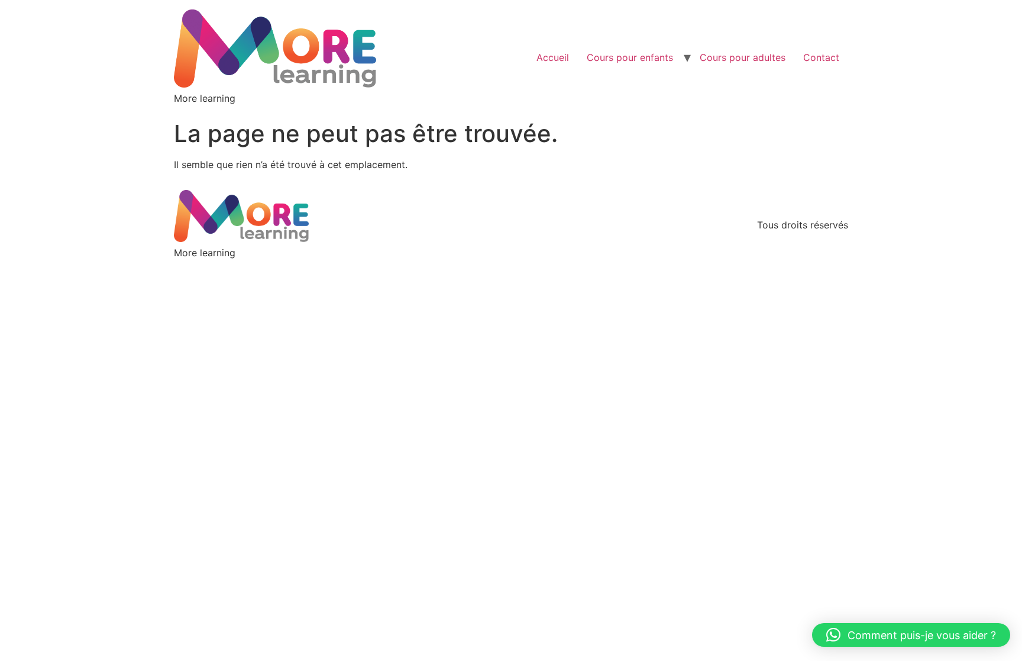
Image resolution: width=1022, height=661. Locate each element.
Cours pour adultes (742, 57)
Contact (821, 57)
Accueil (552, 57)
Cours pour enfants (630, 57)
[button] (911, 635)
